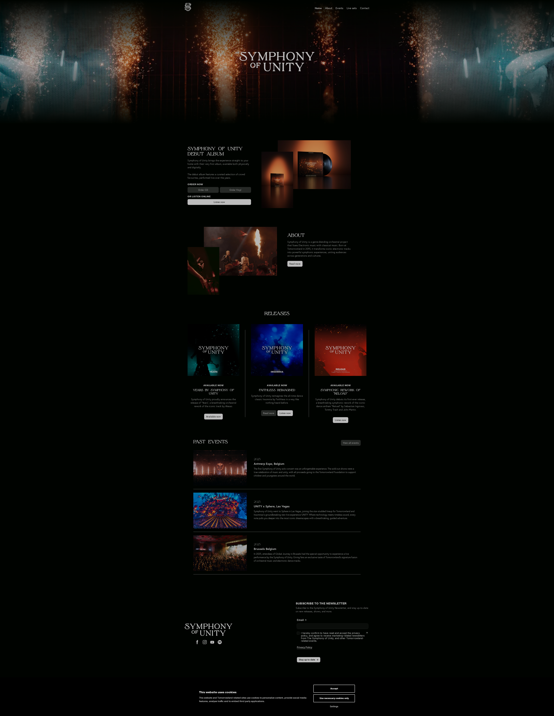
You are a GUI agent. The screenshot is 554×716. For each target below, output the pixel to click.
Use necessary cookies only (334, 698)
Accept (334, 688)
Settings (334, 706)
